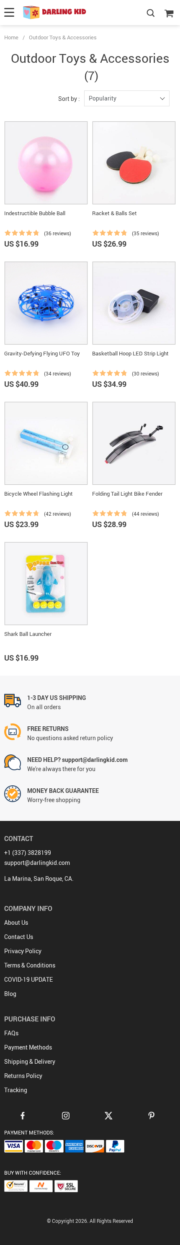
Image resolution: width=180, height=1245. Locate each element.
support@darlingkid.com (37, 863)
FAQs (11, 1033)
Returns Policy (23, 1076)
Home (11, 37)
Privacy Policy (22, 951)
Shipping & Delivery (29, 1061)
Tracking (15, 1090)
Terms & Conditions (29, 965)
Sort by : (69, 99)
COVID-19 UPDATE (28, 979)
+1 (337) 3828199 (27, 853)
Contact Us (18, 937)
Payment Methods (28, 1047)
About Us (16, 922)
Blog (10, 994)
